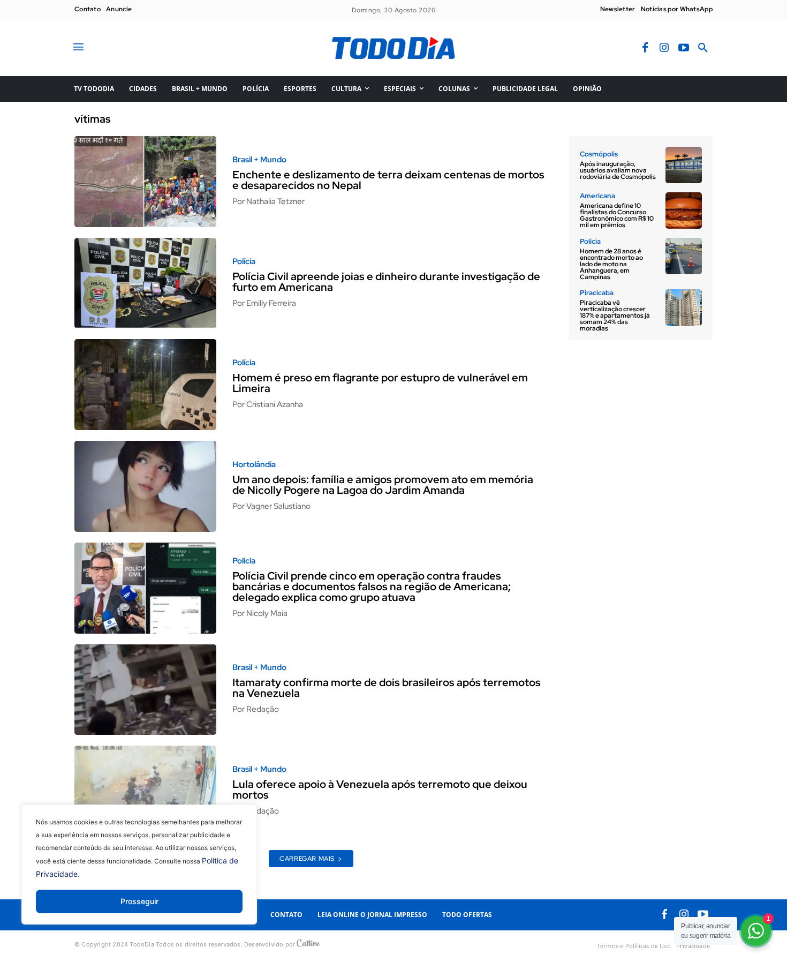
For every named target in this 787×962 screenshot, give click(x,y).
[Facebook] (645, 48)
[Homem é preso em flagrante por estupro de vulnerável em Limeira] (145, 384)
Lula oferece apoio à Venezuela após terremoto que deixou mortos (379, 789)
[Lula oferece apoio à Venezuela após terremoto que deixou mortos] (145, 791)
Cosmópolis (599, 154)
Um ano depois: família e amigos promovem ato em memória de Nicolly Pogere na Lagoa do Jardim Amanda (382, 484)
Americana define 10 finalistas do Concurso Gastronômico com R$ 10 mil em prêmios (617, 215)
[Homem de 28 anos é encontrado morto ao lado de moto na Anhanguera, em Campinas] (683, 256)
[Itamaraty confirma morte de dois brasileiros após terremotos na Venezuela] (145, 689)
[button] (703, 48)
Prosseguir (139, 901)
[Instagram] (664, 48)
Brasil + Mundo (259, 160)
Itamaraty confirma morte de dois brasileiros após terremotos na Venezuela (386, 687)
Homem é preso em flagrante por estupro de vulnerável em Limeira (380, 383)
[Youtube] (683, 48)
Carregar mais (307, 858)
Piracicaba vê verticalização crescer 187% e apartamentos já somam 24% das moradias (615, 315)
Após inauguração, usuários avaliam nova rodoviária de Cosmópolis (618, 170)
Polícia (243, 262)
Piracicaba (597, 292)
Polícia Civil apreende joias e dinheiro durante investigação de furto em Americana (386, 281)
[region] (139, 873)
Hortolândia (254, 465)
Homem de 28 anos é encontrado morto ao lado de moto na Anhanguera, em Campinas (611, 264)
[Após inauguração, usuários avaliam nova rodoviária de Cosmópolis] (683, 165)
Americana (597, 195)
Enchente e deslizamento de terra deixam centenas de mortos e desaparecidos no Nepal (388, 180)
